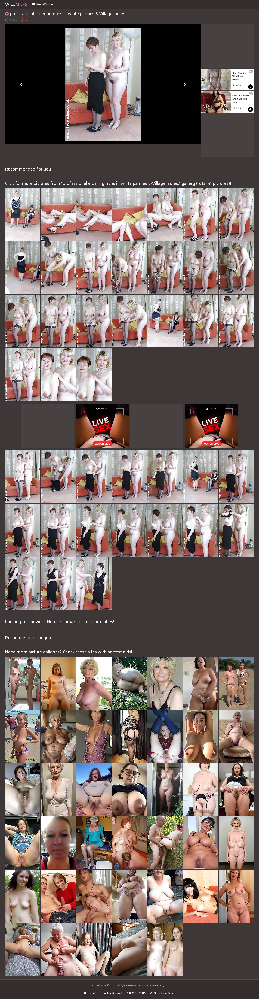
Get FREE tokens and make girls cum (241, 99)
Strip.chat (236, 85)
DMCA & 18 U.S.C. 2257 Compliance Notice (151, 993)
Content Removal (112, 993)
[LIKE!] (6, 20)
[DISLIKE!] (22, 20)
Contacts (91, 993)
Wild (16, 4)
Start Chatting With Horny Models (239, 76)
